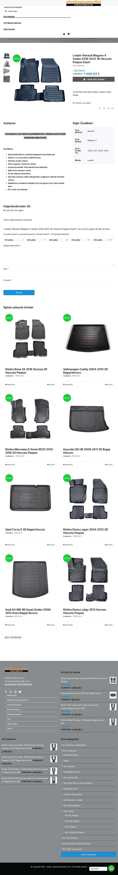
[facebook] (6, 692)
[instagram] (15, 692)
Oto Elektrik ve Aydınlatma (74, 745)
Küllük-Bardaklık (71, 755)
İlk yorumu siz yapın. (82, 103)
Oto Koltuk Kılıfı (71, 777)
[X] (104, 108)
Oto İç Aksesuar (69, 751)
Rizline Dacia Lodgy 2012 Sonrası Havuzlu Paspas (84, 611)
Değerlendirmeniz (12, 245)
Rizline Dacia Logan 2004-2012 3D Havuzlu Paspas (85, 531)
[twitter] (10, 692)
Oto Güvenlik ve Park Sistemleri (76, 843)
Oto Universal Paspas (74, 832)
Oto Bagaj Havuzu (72, 772)
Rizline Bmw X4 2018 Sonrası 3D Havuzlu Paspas (26, 371)
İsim (6, 269)
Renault (91, 131)
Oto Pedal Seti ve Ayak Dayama (78, 783)
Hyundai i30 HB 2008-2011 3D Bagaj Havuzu (86, 451)
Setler (66, 760)
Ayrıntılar (52, 384)
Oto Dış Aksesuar (70, 838)
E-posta (7, 280)
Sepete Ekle (11, 384)
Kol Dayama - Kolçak (73, 800)
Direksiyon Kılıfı (71, 789)
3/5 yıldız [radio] (53, 240)
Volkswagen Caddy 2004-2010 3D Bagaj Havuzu (85, 371)
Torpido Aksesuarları (73, 794)
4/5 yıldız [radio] (75, 240)
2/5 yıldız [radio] (31, 240)
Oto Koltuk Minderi (72, 805)
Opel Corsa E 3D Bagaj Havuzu (25, 529)
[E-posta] (112, 108)
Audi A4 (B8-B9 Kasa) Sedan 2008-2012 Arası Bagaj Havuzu (28, 611)
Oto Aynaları (69, 766)
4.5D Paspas (70, 827)
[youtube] (20, 692)
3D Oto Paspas (71, 815)
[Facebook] (100, 108)
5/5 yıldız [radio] (98, 240)
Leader (91, 160)
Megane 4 (92, 140)
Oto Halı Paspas (72, 821)
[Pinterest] (108, 108)
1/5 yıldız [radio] (9, 240)
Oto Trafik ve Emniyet (72, 849)
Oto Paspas (69, 811)
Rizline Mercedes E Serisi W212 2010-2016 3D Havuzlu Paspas (29, 451)
